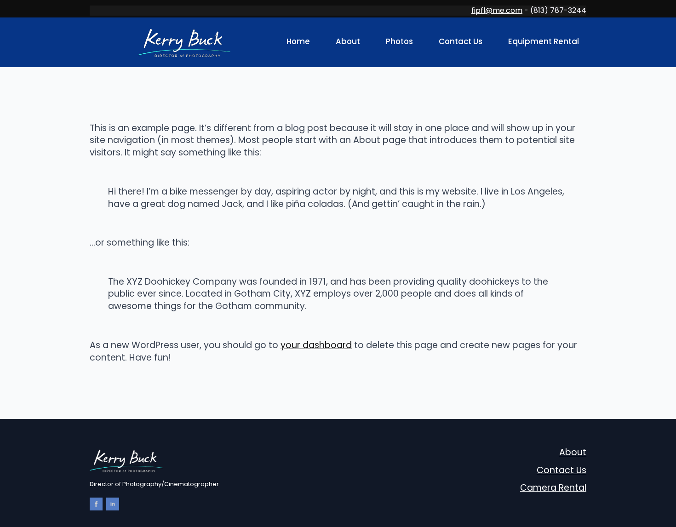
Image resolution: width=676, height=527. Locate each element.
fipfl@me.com (496, 10)
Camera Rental (553, 488)
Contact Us (460, 41)
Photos (399, 41)
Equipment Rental (543, 41)
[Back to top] (653, 272)
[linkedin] (112, 504)
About (348, 41)
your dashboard (316, 345)
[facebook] (96, 504)
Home (298, 41)
